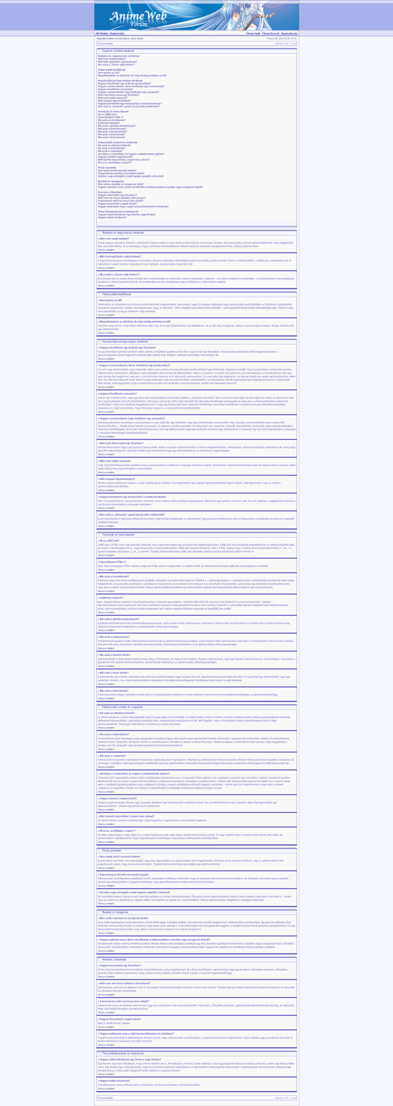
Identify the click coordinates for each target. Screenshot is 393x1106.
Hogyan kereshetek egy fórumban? (117, 195)
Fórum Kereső (270, 33)
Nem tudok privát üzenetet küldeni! (117, 170)
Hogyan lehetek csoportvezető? (115, 156)
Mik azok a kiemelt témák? (112, 131)
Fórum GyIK (253, 33)
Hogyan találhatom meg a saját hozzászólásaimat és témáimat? (133, 206)
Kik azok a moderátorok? (111, 148)
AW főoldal (102, 33)
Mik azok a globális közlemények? (117, 125)
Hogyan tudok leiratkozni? (112, 217)
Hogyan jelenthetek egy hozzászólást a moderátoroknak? (130, 103)
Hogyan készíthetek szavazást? (115, 89)
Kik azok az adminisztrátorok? (114, 145)
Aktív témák (137, 38)
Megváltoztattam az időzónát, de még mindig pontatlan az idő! (132, 75)
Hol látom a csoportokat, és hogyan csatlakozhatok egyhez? (131, 154)
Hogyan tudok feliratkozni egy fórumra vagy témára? (127, 214)
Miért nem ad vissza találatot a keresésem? (122, 198)
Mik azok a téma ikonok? (111, 137)
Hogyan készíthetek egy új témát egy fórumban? (124, 83)
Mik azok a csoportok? (110, 151)
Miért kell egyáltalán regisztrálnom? (117, 61)
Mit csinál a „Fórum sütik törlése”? (116, 64)
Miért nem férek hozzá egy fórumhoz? (119, 95)
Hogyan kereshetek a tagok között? (117, 203)
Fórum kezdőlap (105, 43)
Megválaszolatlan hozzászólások (113, 38)
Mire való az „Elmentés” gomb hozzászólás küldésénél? (129, 106)
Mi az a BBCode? (107, 114)
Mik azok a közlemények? (112, 128)
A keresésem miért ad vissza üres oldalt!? (121, 200)
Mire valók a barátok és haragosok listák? (121, 184)
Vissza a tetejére (106, 250)
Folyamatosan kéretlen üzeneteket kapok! (121, 173)
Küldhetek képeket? (109, 123)
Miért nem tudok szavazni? (113, 97)
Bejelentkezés (289, 33)
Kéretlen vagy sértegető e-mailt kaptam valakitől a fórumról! (131, 176)
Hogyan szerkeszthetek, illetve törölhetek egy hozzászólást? (131, 86)
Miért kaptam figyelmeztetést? (114, 100)
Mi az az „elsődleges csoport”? (115, 162)
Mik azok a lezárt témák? (111, 134)
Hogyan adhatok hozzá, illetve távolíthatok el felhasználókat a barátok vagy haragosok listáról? (150, 187)
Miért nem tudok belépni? (112, 59)
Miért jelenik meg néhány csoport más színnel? (124, 159)
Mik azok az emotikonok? (112, 120)
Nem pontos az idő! (108, 72)
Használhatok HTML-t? (110, 117)
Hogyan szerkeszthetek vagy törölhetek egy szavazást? (128, 92)
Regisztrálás (117, 33)
